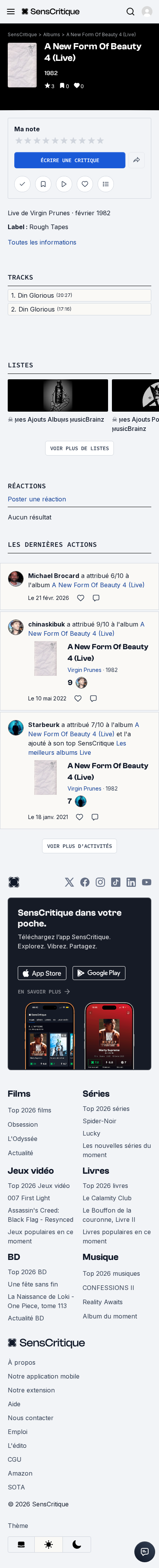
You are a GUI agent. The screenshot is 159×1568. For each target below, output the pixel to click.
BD (14, 1257)
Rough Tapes (48, 227)
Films (19, 1094)
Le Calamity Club (107, 1198)
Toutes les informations (42, 242)
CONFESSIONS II (108, 1288)
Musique (100, 1257)
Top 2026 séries (106, 1108)
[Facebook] (85, 884)
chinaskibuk (46, 624)
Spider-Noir (100, 1121)
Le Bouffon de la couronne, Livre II (109, 1214)
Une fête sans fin (33, 1284)
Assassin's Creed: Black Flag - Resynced (40, 1214)
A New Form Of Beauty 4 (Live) (101, 34)
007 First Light (29, 1198)
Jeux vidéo (31, 1171)
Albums (51, 34)
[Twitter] (69, 884)
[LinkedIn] (131, 884)
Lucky (91, 1133)
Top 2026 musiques (111, 1273)
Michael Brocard (53, 576)
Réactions (27, 485)
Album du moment (110, 1316)
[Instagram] (100, 884)
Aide (14, 1404)
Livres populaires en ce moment (117, 1236)
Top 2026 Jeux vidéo (39, 1185)
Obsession (23, 1124)
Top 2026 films (29, 1110)
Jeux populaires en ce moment (40, 1236)
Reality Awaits (103, 1302)
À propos (22, 1362)
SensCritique (22, 34)
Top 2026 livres (105, 1185)
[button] (147, 11)
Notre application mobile (44, 1376)
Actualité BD (26, 1318)
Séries (96, 1094)
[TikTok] (115, 884)
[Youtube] (146, 884)
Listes (20, 364)
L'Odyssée (22, 1138)
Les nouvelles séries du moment (117, 1150)
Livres (96, 1171)
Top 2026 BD (27, 1272)
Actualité (20, 1153)
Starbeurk (43, 725)
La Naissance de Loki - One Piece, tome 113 (41, 1301)
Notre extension (31, 1390)
